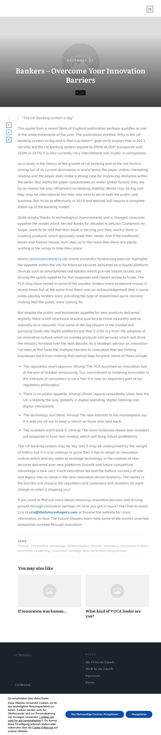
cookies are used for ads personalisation (31, 718)
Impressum (93, 675)
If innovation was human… (49, 598)
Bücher (90, 682)
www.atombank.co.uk (48, 259)
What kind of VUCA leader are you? (117, 598)
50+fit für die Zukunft (99, 669)
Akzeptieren (139, 714)
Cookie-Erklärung (42, 728)
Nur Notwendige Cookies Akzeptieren (94, 714)
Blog (80, 92)
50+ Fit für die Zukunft (100, 662)
